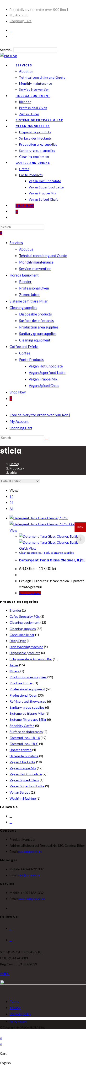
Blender (25, 281)
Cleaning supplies (23, 307)
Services (16, 242)
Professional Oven (34, 288)
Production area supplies (39, 327)
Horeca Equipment (24, 275)
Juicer (14, 665)
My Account (19, 15)
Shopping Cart (21, 21)
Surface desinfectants (36, 320)
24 (11, 503)
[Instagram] (11, 36)
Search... (6, 50)
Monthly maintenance (36, 262)
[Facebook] (11, 30)
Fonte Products (31, 359)
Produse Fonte (21, 683)
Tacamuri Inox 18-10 (25, 738)
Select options (30, 593)
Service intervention (35, 268)
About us (26, 249)
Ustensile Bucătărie (24, 756)
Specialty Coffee (22, 726)
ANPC (4, 973)
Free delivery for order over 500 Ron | (39, 10)
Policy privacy (18, 1021)
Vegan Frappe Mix (43, 379)
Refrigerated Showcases (28, 701)
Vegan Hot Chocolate (46, 366)
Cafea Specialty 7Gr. (25, 616)
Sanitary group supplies (37, 333)
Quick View (27, 548)
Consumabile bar (22, 635)
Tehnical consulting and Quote (43, 255)
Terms (14, 1002)
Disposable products (35, 314)
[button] (43, 1063)
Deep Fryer (18, 641)
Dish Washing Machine (26, 647)
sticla (13, 473)
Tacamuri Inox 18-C (24, 744)
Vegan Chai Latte (22, 762)
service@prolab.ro (31, 899)
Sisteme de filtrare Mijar (29, 301)
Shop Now (18, 392)
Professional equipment (27, 689)
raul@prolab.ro (29, 875)
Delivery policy (20, 1014)
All (11, 509)
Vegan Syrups (20, 792)
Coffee (24, 353)
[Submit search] (46, 438)
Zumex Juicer (29, 294)
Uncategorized (21, 750)
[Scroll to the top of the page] (1, 1032)
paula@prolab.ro (30, 851)
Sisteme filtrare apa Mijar (28, 719)
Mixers (15, 671)
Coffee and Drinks (24, 346)
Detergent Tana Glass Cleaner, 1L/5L (52, 560)
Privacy (15, 1008)
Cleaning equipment (34, 340)
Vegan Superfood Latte (47, 372)
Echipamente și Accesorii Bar (31, 659)
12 (11, 496)
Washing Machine (23, 798)
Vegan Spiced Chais (44, 385)
